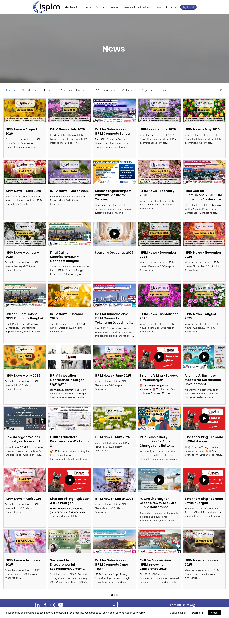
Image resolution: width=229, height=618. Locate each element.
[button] (221, 90)
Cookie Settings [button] (178, 612)
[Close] (225, 612)
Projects (146, 90)
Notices (49, 90)
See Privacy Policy (135, 612)
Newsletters (29, 90)
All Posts (9, 90)
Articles (163, 90)
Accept (214, 612)
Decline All (197, 612)
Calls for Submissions (75, 90)
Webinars (128, 90)
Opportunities (105, 90)
